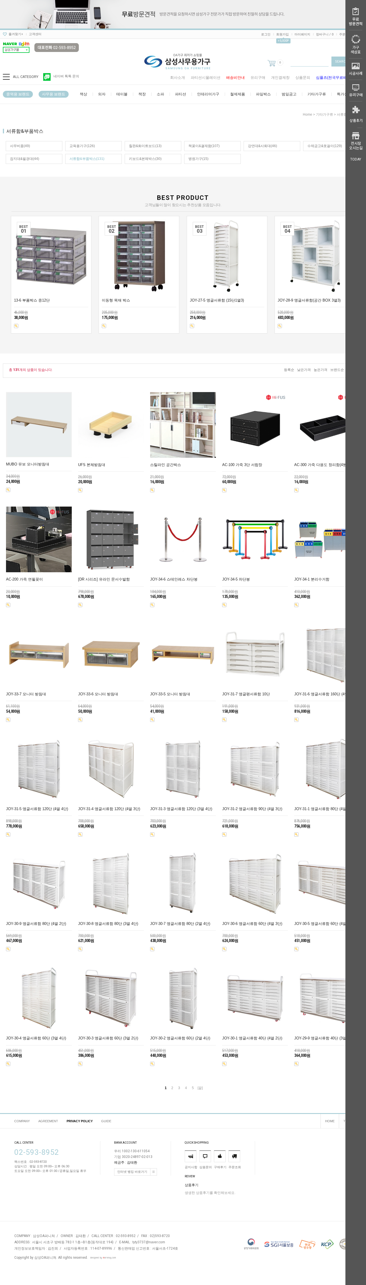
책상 (83, 94)
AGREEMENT (48, 1121)
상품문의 (302, 77)
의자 (102, 94)
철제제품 (237, 94)
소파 (160, 94)
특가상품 (344, 94)
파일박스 (263, 94)
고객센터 (35, 34)
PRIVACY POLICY (80, 1121)
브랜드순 (337, 370)
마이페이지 (302, 34)
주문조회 (345, 34)
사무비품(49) (20, 146)
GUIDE (106, 1121)
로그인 (265, 34)
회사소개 (177, 77)
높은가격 (320, 370)
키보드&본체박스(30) (145, 159)
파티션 (180, 94)
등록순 (289, 370)
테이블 (122, 94)
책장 (142, 94)
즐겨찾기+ (16, 34)
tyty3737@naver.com (148, 1242)
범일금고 (289, 94)
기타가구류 (316, 94)
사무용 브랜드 (53, 94)
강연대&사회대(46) (262, 146)
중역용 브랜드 (17, 94)
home (307, 115)
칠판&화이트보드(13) (145, 146)
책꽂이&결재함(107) (204, 146)
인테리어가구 (208, 94)
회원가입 (282, 34)
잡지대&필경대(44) (24, 159)
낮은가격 (304, 370)
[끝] (200, 1088)
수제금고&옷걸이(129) (324, 146)
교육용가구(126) (82, 146)
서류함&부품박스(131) (86, 159)
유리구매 (257, 77)
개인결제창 (280, 77)
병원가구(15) (198, 159)
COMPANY (22, 1121)
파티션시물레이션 (205, 77)
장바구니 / (324, 34)
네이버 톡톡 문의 (66, 76)
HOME (330, 1121)
